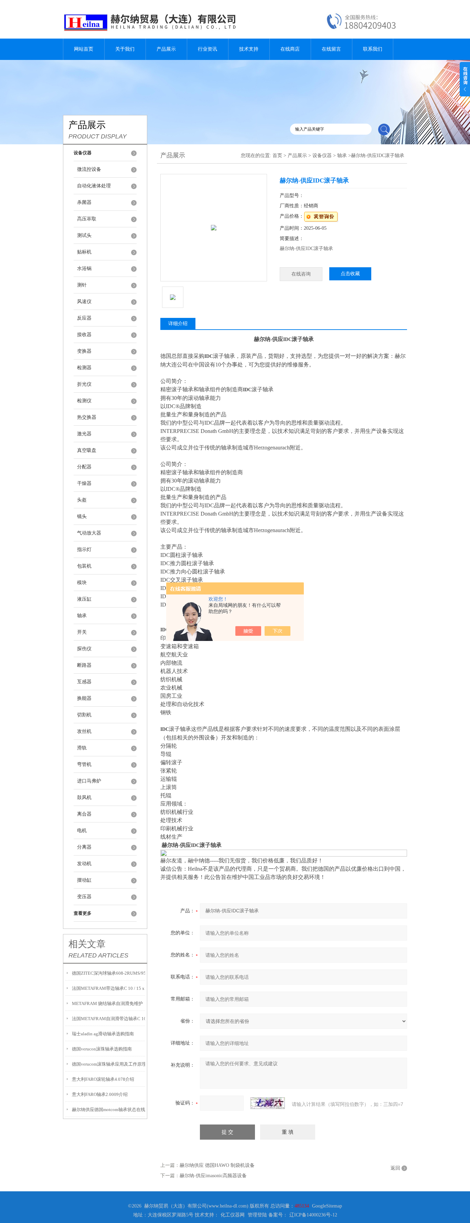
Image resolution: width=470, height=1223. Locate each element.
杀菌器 (84, 202)
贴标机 (84, 252)
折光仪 (84, 384)
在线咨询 (301, 274)
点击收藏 (350, 273)
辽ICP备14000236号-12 (313, 1214)
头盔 (82, 499)
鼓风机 (84, 797)
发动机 (84, 863)
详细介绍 (178, 323)
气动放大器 (89, 533)
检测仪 (84, 400)
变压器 (84, 896)
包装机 (84, 566)
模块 (82, 582)
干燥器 (84, 483)
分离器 (84, 847)
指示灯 (84, 549)
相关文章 (87, 944)
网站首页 (83, 49)
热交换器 (86, 417)
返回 (395, 1168)
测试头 (84, 235)
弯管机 (84, 764)
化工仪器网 (233, 1214)
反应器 (84, 318)
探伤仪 (84, 648)
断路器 (84, 665)
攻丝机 (84, 731)
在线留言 (331, 49)
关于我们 (125, 49)
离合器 (84, 814)
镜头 (82, 516)
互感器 (84, 681)
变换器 (84, 351)
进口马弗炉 (89, 781)
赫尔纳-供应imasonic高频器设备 (213, 1175)
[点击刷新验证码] (267, 1103)
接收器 (84, 334)
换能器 (84, 698)
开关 (82, 632)
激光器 (84, 433)
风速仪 (84, 301)
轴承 (82, 615)
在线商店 (290, 49)
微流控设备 (89, 169)
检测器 (84, 367)
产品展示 (166, 49)
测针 (82, 285)
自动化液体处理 (94, 185)
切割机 (84, 714)
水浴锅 (84, 268)
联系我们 (372, 49)
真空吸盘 (86, 450)
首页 (277, 155)
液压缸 (84, 599)
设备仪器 (322, 155)
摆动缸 (84, 880)
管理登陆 (257, 1214)
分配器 (84, 466)
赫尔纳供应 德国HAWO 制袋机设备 (217, 1165)
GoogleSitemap (327, 1206)
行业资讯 (207, 49)
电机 (82, 830)
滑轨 (82, 747)
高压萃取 (86, 218)
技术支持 (248, 49)
